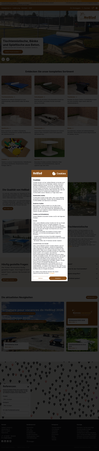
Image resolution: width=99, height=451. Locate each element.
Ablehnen (40, 278)
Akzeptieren (58, 278)
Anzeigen (52, 273)
